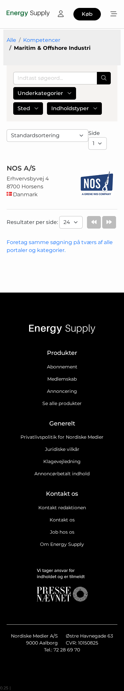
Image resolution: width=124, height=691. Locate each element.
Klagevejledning (62, 461)
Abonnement (62, 367)
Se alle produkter (62, 403)
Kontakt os (62, 520)
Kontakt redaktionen (62, 508)
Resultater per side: (33, 222)
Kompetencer (41, 40)
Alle (11, 40)
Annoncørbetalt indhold (62, 474)
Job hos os (62, 532)
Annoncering (62, 391)
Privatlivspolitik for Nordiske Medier (62, 437)
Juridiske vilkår (62, 449)
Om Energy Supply (62, 544)
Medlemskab (62, 379)
